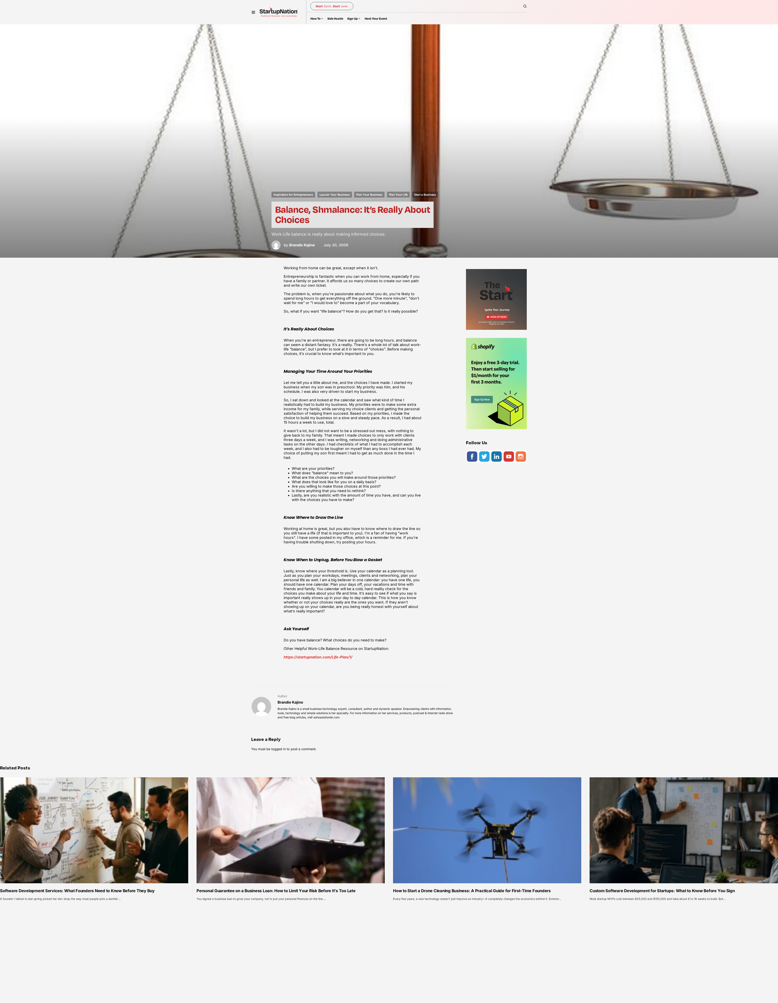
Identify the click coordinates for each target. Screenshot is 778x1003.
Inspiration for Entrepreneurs (293, 194)
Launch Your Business (335, 194)
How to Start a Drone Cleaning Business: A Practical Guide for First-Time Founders (472, 890)
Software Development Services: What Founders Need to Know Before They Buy (77, 890)
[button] (253, 12)
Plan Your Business (369, 194)
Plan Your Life (398, 194)
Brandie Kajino (290, 702)
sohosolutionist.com (326, 717)
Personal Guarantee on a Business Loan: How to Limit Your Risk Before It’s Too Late (276, 890)
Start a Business (425, 194)
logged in (278, 749)
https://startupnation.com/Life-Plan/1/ (318, 657)
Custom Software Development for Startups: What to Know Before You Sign (662, 890)
